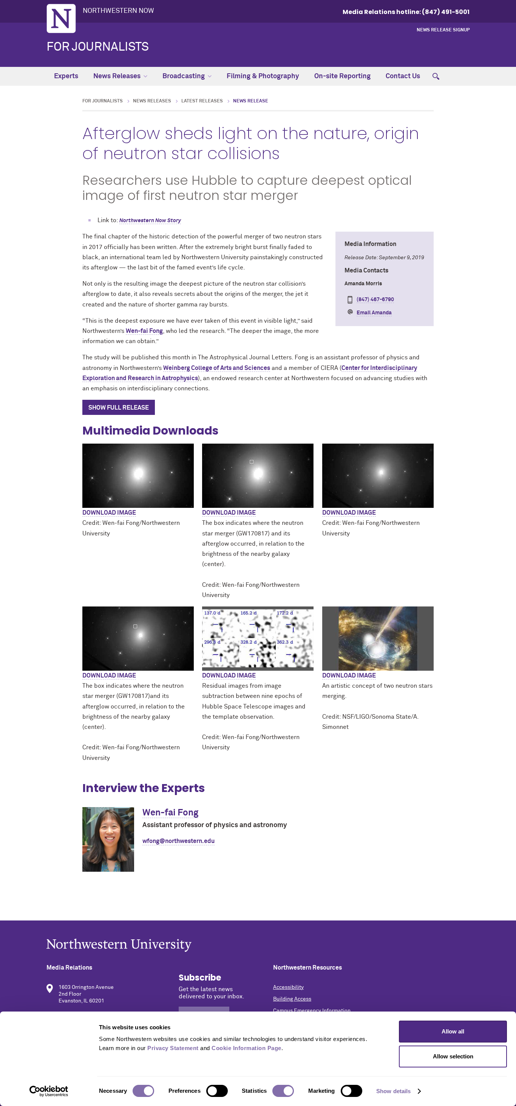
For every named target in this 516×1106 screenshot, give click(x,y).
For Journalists (97, 47)
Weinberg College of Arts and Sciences (216, 368)
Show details (393, 1091)
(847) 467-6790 (375, 299)
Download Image (109, 513)
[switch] (217, 1091)
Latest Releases (202, 101)
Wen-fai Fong (144, 331)
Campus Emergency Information (312, 1010)
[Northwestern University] (258, 945)
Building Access (292, 999)
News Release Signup (443, 30)
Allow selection (453, 1056)
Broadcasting (183, 76)
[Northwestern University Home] (61, 18)
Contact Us (403, 76)
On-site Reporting (342, 76)
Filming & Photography (263, 76)
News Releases (117, 76)
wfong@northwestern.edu (178, 841)
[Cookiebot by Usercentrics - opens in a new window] (49, 1091)
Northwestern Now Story (150, 220)
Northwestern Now (118, 11)
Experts (66, 76)
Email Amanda (374, 313)
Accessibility (288, 987)
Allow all (453, 1031)
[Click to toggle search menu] (436, 76)
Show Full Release (118, 408)
